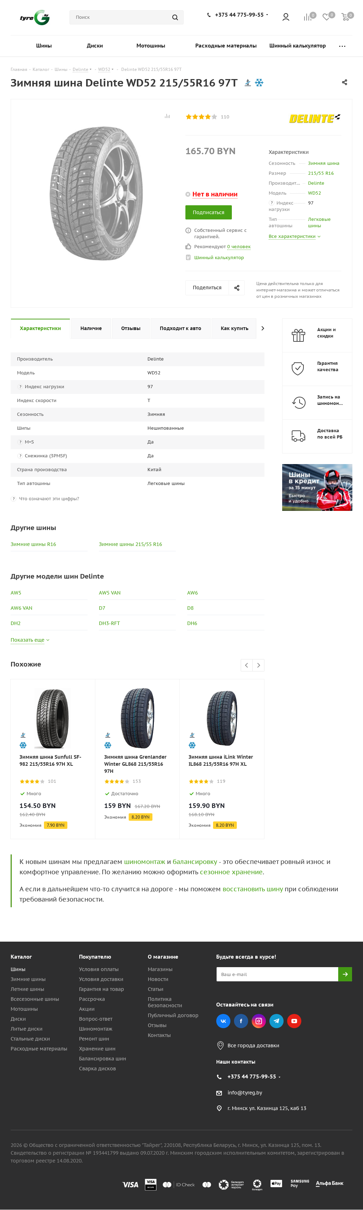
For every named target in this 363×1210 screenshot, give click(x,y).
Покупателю (95, 956)
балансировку (195, 862)
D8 (190, 608)
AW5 (16, 593)
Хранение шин (97, 1048)
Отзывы (157, 1025)
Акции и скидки (326, 333)
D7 (102, 608)
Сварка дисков (97, 1068)
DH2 (16, 623)
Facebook (241, 1021)
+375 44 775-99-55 (239, 14)
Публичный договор (173, 1015)
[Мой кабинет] (286, 17)
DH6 (192, 623)
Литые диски (27, 1029)
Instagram (259, 1021)
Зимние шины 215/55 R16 (130, 544)
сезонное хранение (231, 872)
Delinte (316, 183)
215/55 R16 (321, 173)
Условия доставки (101, 979)
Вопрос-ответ (95, 1019)
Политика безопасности (165, 1002)
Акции (87, 1009)
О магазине (163, 956)
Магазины (160, 969)
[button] (333, 898)
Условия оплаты (99, 969)
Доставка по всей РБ (329, 434)
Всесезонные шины (35, 999)
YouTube (294, 1021)
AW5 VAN (110, 593)
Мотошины (24, 1009)
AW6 (192, 593)
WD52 (314, 193)
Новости (158, 979)
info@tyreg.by (245, 1092)
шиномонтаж (144, 862)
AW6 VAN (21, 608)
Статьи (155, 989)
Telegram (276, 1021)
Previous (247, 665)
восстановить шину (253, 889)
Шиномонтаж (95, 1029)
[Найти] (175, 17)
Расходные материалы (39, 1048)
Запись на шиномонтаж (332, 400)
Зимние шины (28, 979)
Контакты (159, 1035)
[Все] (342, 45)
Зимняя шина (324, 163)
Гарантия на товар (101, 989)
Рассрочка (92, 999)
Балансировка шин (102, 1058)
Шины (18, 969)
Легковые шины (319, 222)
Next (258, 665)
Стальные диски (30, 1039)
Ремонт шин (94, 1039)
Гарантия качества (328, 366)
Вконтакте (223, 1021)
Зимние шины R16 (33, 544)
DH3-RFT (109, 623)
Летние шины (27, 989)
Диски (18, 1019)
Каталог (21, 956)
